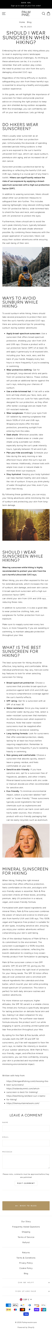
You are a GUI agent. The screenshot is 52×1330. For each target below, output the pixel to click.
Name (5, 1122)
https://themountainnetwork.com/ (23, 1103)
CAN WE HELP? (26, 1282)
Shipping (26, 1232)
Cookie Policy (25, 1268)
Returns (26, 1252)
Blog (29, 22)
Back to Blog (28, 1206)
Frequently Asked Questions (26, 1226)
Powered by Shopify (26, 1327)
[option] (26, 2)
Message (7, 1152)
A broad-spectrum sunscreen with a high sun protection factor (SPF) (24, 593)
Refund (25, 1242)
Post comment (26, 1183)
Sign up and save (26, 1291)
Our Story (26, 1221)
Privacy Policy (26, 1263)
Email (5, 1137)
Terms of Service (26, 1237)
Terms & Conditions (26, 1258)
